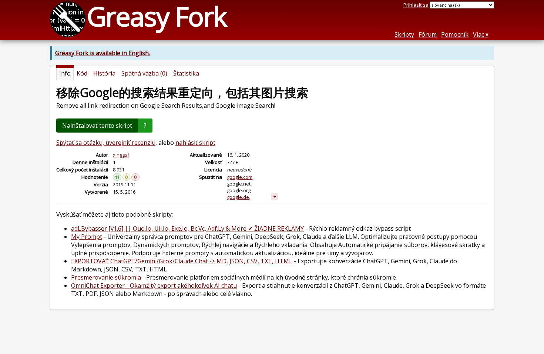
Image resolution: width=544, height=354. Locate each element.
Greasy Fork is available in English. (102, 53)
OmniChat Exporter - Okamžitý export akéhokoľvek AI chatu (154, 285)
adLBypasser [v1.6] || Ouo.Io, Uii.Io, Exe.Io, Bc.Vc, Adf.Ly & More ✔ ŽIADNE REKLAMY (187, 228)
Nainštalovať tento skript (97, 125)
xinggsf (121, 154)
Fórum (428, 34)
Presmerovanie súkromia (106, 277)
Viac (478, 34)
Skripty (404, 34)
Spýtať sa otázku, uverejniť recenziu (105, 142)
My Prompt (86, 237)
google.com (239, 177)
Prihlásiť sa (416, 4)
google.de (238, 197)
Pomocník (455, 34)
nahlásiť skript (195, 142)
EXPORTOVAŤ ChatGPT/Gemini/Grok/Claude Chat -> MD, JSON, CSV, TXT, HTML (181, 261)
